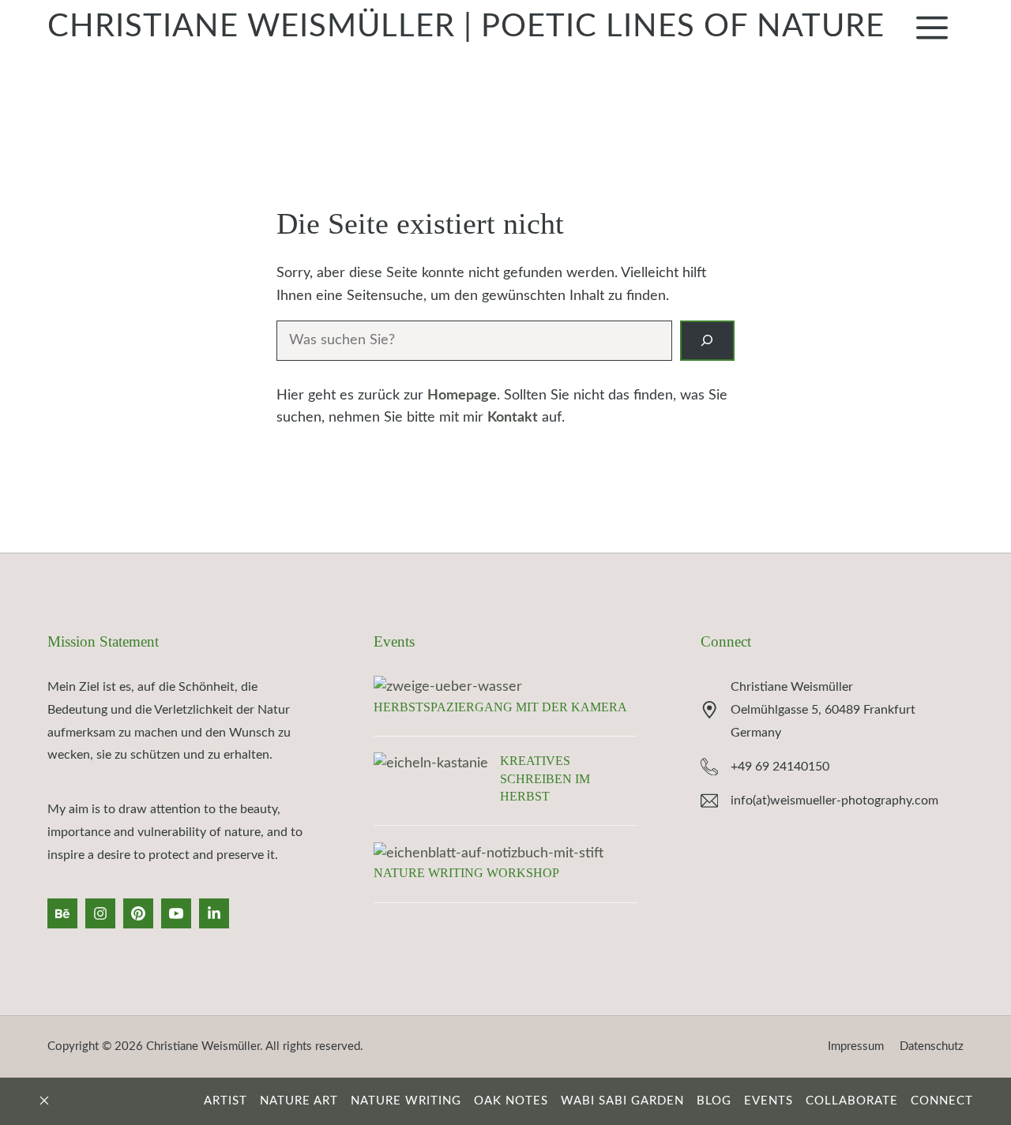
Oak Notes (511, 1101)
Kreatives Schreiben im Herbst (545, 778)
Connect (726, 641)
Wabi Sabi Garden (622, 1101)
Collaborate (852, 1101)
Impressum (856, 1046)
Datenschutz (932, 1046)
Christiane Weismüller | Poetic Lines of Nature (466, 27)
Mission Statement (103, 641)
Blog (714, 1101)
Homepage (462, 395)
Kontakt (512, 418)
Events (394, 641)
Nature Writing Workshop (466, 872)
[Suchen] (707, 341)
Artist (225, 1101)
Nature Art (299, 1101)
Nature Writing (406, 1101)
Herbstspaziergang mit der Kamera (500, 707)
